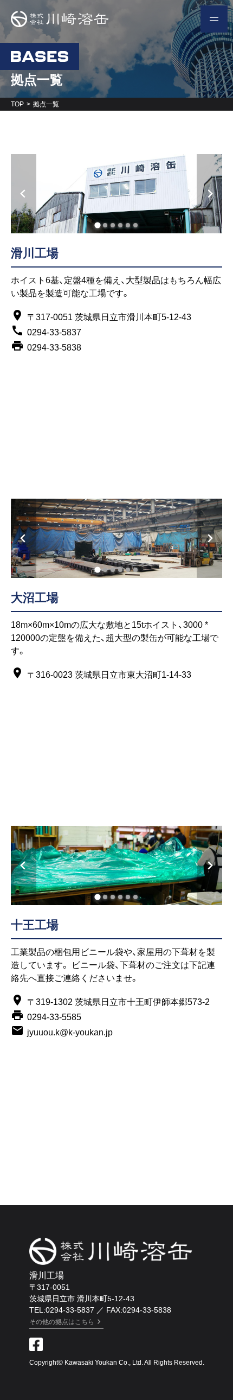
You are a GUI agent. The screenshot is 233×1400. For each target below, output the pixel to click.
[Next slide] (209, 193)
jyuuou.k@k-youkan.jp (70, 1032)
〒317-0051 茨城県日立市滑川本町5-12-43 (109, 317)
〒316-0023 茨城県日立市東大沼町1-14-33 (109, 674)
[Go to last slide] (23, 193)
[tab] (97, 225)
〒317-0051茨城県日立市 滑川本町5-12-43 (81, 1293)
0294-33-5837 (54, 332)
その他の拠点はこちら (61, 1322)
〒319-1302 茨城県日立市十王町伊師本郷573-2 (118, 1002)
